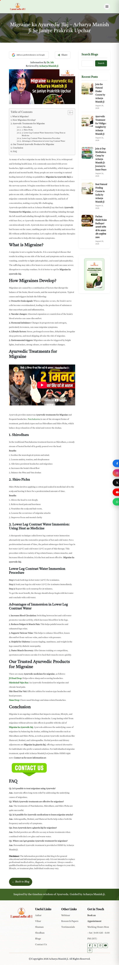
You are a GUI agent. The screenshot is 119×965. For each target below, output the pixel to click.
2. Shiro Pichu (27, 130)
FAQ (15, 152)
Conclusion (18, 148)
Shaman (39, 927)
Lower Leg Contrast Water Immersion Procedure (41, 138)
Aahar (38, 915)
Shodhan (40, 933)
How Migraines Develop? (24, 120)
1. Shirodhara (26, 127)
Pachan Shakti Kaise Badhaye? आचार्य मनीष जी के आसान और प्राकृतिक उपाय (101, 227)
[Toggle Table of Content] (69, 112)
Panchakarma (34, 419)
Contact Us (41, 944)
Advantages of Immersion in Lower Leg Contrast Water (43, 141)
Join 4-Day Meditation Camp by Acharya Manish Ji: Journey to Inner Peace (100, 159)
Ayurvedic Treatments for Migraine (29, 124)
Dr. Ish (50, 62)
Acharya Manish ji (48, 66)
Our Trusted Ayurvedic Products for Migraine (33, 144)
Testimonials (68, 927)
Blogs (38, 939)
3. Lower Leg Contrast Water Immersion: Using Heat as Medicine (43, 134)
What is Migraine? (20, 117)
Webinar (65, 915)
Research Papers (69, 921)
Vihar (38, 921)
